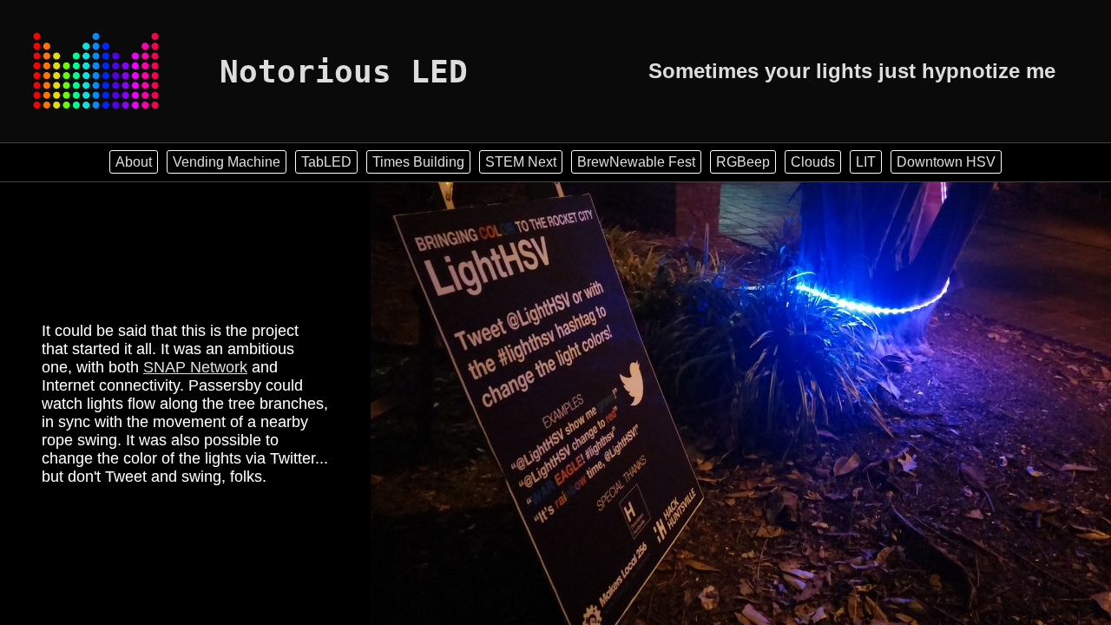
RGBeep (743, 162)
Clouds (813, 162)
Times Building (418, 162)
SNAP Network (195, 367)
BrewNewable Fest (636, 162)
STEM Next (520, 162)
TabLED (326, 162)
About (133, 162)
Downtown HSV (946, 162)
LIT (866, 162)
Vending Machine (226, 162)
